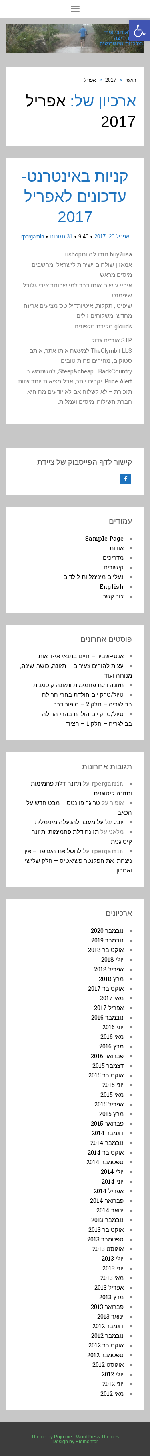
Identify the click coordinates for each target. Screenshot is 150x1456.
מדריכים (113, 557)
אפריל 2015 (109, 1104)
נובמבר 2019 (107, 940)
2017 (110, 80)
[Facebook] (125, 479)
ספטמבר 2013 (105, 1239)
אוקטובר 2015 (106, 1075)
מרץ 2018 (111, 979)
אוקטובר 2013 (106, 1229)
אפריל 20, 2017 (111, 236)
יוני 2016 (113, 1027)
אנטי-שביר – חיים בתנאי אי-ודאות (81, 656)
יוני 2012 (113, 1384)
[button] (139, 30)
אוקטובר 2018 (106, 950)
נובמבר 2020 (107, 930)
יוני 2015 (113, 1085)
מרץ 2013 (111, 1297)
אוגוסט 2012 (108, 1364)
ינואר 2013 (110, 1316)
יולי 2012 (113, 1374)
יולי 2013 (113, 1258)
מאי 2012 (112, 1393)
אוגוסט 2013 (108, 1249)
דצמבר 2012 (108, 1326)
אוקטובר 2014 (106, 1152)
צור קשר (113, 596)
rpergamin (32, 236)
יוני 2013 (113, 1268)
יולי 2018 (112, 959)
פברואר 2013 (107, 1306)
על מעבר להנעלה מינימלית (69, 822)
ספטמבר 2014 (105, 1162)
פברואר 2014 (107, 1200)
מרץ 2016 (111, 1046)
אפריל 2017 (109, 1007)
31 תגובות (61, 236)
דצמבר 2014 (108, 1133)
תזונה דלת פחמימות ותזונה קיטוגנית (78, 685)
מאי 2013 (112, 1278)
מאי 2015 (112, 1094)
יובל (119, 822)
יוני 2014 (113, 1181)
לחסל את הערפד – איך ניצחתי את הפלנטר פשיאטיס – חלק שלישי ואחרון (77, 860)
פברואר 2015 (107, 1123)
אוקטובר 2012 (106, 1345)
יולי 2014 (112, 1171)
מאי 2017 (112, 998)
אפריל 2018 (109, 969)
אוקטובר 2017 (106, 988)
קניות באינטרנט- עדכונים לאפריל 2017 (75, 196)
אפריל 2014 (109, 1191)
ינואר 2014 (110, 1210)
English (112, 586)
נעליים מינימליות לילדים (93, 577)
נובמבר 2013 (107, 1220)
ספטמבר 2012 (105, 1355)
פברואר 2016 (107, 1056)
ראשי (131, 80)
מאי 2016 (112, 1036)
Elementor (87, 1441)
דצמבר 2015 (108, 1065)
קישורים (114, 567)
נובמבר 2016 (107, 1017)
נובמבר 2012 (107, 1335)
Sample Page (104, 538)
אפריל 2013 (109, 1287)
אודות (117, 548)
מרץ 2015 (111, 1114)
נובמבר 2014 (107, 1143)
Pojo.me (63, 1437)
